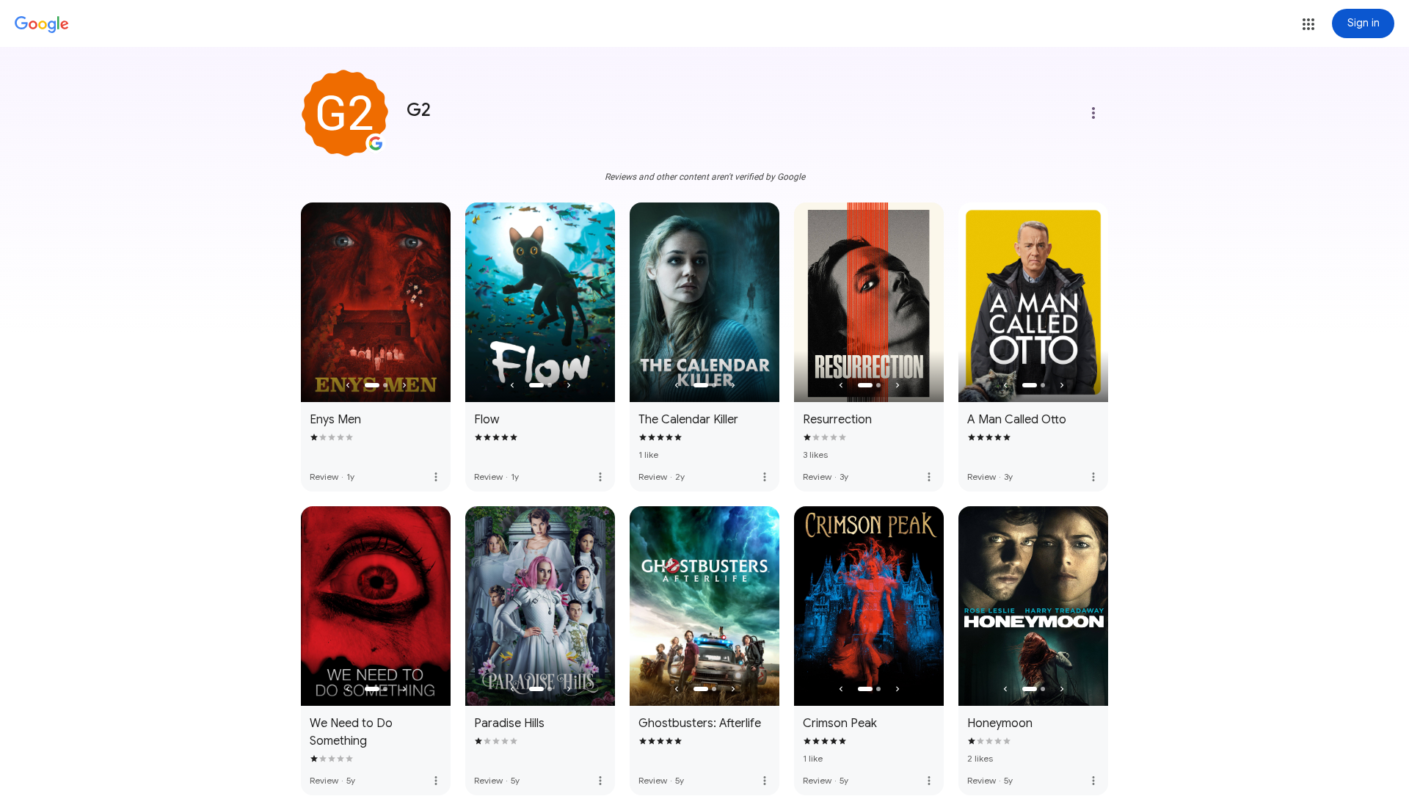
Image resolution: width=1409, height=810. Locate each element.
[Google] (42, 25)
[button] (1308, 24)
